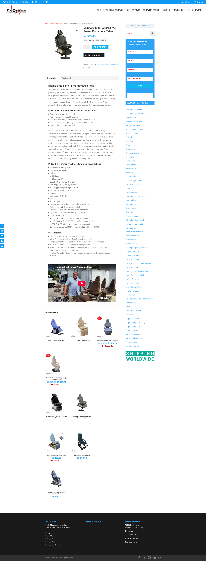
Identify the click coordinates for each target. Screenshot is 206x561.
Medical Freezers (132, 236)
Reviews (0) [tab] (66, 78)
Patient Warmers (132, 255)
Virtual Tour (51, 539)
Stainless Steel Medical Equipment (139, 299)
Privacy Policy (51, 542)
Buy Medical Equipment (114, 10)
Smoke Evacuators (133, 291)
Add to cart (100, 47)
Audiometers (131, 117)
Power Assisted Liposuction (137, 271)
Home (98, 10)
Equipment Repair (151, 10)
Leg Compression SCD (134, 224)
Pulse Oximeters (132, 283)
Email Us (130, 531)
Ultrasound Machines (134, 338)
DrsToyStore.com (66, 558)
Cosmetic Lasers (132, 153)
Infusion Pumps (132, 216)
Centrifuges (130, 145)
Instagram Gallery (181, 10)
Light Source (131, 228)
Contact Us (197, 10)
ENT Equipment (132, 192)
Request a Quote (94, 55)
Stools (128, 307)
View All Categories (141, 26)
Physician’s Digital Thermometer (139, 263)
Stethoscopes (131, 303)
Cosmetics (130, 157)
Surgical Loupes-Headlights (137, 322)
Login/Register (186, 2)
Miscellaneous (131, 243)
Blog (48, 533)
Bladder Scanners (133, 125)
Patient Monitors (132, 251)
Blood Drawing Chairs (134, 129)
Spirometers (131, 295)
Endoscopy (130, 188)
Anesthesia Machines (134, 109)
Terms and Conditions (54, 545)
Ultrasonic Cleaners (133, 334)
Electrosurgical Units (134, 180)
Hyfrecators (130, 212)
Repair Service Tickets (134, 287)
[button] (77, 30)
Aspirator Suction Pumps (136, 113)
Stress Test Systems (134, 310)
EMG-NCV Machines (133, 184)
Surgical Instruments (134, 318)
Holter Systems (132, 208)
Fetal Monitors (131, 204)
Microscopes (131, 239)
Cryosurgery (131, 165)
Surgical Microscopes (134, 326)
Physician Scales (132, 267)
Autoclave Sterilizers (134, 121)
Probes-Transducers (134, 279)
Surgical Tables (132, 330)
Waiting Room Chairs (134, 346)
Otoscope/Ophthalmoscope (137, 247)
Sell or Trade (133, 10)
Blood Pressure (132, 133)
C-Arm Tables (131, 137)
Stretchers (130, 314)
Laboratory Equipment (135, 220)
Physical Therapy (132, 259)
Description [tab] (52, 78)
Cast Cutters (131, 141)
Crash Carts (130, 161)
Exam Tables (131, 200)
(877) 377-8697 (10, 2)
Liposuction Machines (134, 232)
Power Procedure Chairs (56, 23)
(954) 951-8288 (23, 2)
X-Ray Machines (132, 342)
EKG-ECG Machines (133, 176)
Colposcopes (131, 149)
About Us (166, 10)
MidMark (90, 68)
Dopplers (129, 173)
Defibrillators (131, 169)
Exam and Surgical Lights (136, 196)
